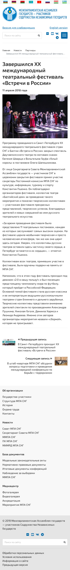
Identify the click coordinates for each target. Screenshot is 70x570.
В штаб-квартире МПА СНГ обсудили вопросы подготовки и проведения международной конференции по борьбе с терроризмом (29, 368)
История (7, 405)
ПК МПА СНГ (9, 441)
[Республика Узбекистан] (64, 1)
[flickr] (47, 33)
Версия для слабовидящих (18, 27)
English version (59, 27)
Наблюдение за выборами (18, 472)
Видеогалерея (11, 496)
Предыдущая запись (33, 339)
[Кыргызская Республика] (39, 1)
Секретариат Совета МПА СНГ (20, 432)
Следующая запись (38, 358)
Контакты (8, 413)
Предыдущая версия (15, 564)
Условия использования (17, 556)
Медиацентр (10, 485)
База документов (13, 454)
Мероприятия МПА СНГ (16, 504)
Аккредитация (11, 500)
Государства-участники (16, 396)
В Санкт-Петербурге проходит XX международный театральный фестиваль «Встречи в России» (38, 347)
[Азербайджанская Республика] (5, 1)
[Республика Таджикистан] (56, 1)
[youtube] (52, 33)
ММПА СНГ (9, 436)
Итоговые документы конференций (24, 468)
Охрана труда (10, 409)
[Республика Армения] (14, 1)
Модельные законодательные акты (24, 460)
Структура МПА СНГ (14, 400)
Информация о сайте (15, 560)
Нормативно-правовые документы (24, 464)
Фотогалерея (10, 492)
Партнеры (30, 50)
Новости (18, 50)
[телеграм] (57, 37)
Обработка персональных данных (23, 552)
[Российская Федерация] (47, 1)
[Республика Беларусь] (22, 1)
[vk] (57, 33)
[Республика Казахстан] (31, 1)
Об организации (12, 390)
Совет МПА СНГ (11, 428)
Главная (6, 50)
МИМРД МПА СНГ (13, 445)
